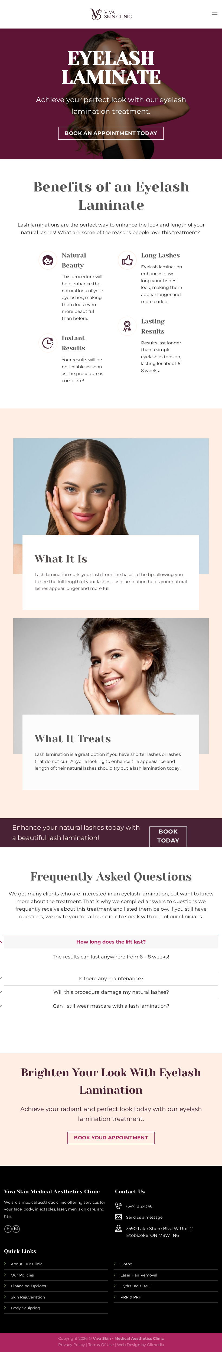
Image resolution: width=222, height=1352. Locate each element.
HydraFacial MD (135, 1286)
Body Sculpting (25, 1308)
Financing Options (28, 1286)
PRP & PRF (130, 1297)
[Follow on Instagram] (16, 1229)
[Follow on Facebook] (8, 1229)
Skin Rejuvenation (28, 1297)
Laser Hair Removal (138, 1275)
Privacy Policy (71, 1344)
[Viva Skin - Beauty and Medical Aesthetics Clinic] (111, 14)
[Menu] (214, 14)
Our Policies (22, 1275)
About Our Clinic (27, 1264)
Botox (126, 1264)
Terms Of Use (101, 1344)
